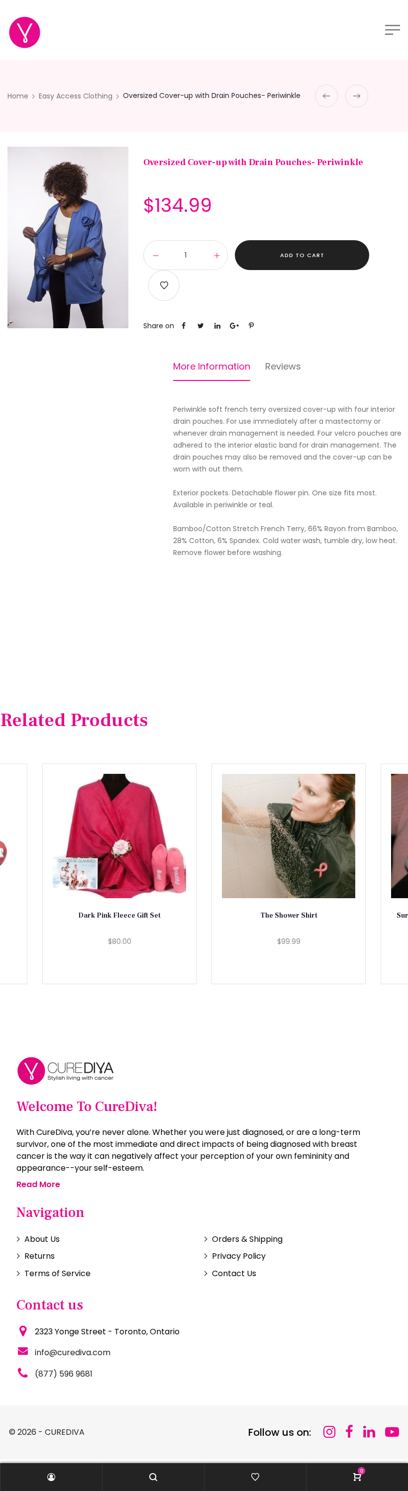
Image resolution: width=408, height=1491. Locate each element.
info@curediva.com (72, 1352)
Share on (158, 326)
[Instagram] (329, 1432)
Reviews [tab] (283, 367)
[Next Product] (356, 96)
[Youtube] (392, 1432)
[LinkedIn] (369, 1432)
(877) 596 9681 (64, 1374)
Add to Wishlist (164, 285)
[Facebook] (349, 1432)
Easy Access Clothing (75, 96)
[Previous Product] (326, 96)
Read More (38, 1184)
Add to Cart (302, 255)
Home (17, 96)
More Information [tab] (211, 367)
